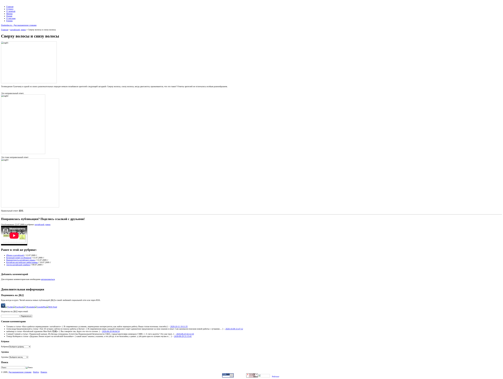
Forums (9, 21)
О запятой (10, 11)
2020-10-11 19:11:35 (179, 326)
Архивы (4, 357)
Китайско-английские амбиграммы (22, 262)
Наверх (44, 372)
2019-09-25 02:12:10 (185, 334)
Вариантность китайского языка (20, 260)
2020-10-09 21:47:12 (234, 329)
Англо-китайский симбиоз (18, 265)
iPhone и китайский (15, 255)
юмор (23, 30)
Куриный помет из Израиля (18, 258)
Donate (9, 16)
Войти (36, 372)
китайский (15, 30)
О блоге (9, 9)
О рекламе (11, 18)
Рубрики (5, 346)
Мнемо (9, 14)
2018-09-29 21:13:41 (183, 336)
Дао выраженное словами (19, 372)
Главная (9, 7)
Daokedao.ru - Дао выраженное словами (19, 25)
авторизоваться (48, 279)
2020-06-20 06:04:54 (111, 331)
